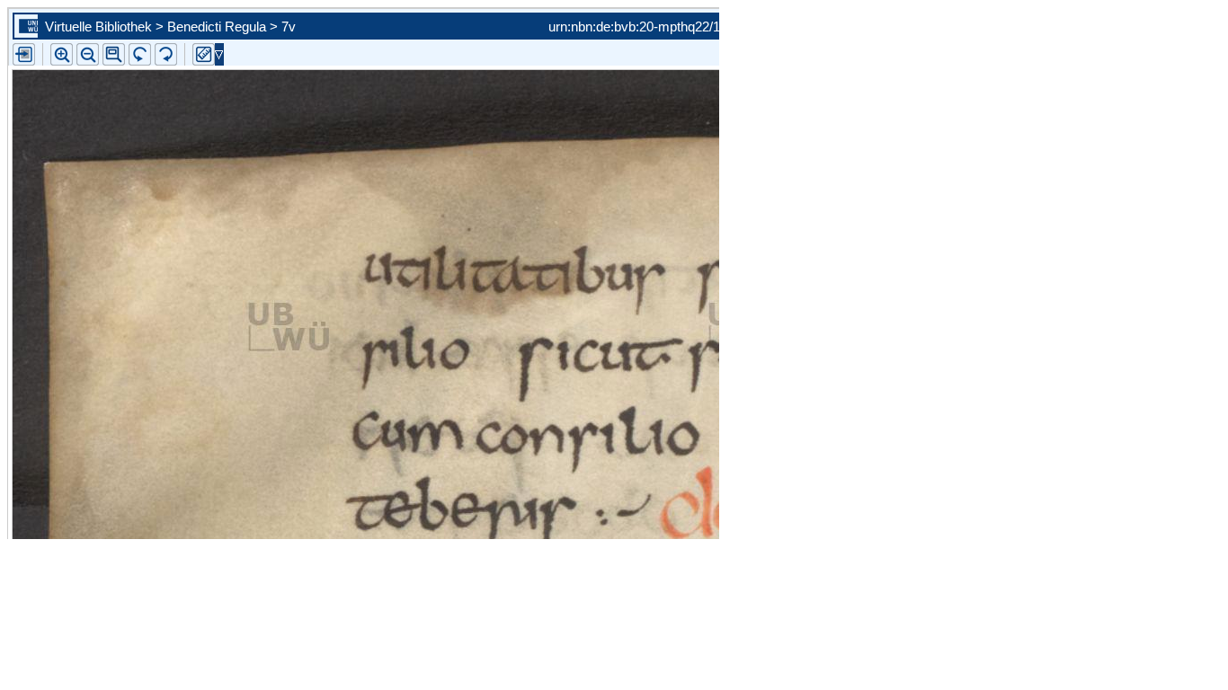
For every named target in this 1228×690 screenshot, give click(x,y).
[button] (113, 54)
